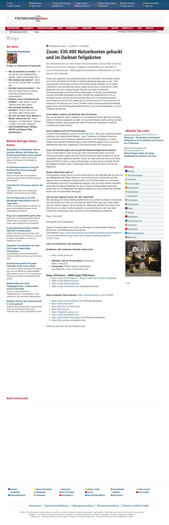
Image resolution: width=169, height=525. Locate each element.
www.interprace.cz (150, 135)
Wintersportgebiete (135, 233)
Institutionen (133, 204)
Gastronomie (102, 28)
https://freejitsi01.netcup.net (64, 312)
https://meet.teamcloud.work (64, 281)
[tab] (144, 171)
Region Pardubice (128, 3)
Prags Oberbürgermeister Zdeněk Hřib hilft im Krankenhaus (23, 229)
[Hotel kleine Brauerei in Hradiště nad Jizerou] (143, 275)
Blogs (36, 32)
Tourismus (132, 225)
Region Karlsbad (14, 6)
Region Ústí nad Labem (62, 3)
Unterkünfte (72, 28)
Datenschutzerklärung (56, 505)
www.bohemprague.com (134, 150)
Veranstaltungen (45, 28)
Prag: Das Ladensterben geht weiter (24, 215)
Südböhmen (58, 6)
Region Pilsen (36, 6)
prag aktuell (87, 512)
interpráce (32, 514)
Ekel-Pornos (109, 95)
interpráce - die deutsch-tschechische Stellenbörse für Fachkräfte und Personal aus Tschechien (143, 140)
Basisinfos (28, 28)
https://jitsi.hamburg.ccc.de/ (91, 295)
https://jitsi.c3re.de (60, 309)
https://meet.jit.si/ (59, 263)
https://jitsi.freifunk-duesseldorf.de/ (68, 317)
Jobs (139, 28)
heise (48, 100)
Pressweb (90, 517)
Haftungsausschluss (82, 505)
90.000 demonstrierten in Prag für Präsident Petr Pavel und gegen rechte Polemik (23, 170)
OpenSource (93, 177)
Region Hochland (83, 6)
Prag (11, 3)
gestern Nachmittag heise (82, 133)
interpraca (105, 514)
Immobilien (132, 200)
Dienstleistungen (134, 175)
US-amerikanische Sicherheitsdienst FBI (101, 100)
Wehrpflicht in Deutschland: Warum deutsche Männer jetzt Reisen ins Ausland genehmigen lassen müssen (24, 152)
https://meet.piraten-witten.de (65, 283)
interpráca (69, 514)
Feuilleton (73, 46)
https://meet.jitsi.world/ (62, 303)
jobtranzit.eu (35, 517)
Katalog (149, 28)
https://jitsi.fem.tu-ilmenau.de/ (65, 306)
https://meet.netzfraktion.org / (65, 314)
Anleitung (50, 326)
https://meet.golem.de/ (62, 255)
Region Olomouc (128, 6)
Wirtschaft (132, 237)
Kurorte (130, 212)
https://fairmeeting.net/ (77, 269)
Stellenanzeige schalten (18, 32)
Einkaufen (86, 28)
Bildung (130, 171)
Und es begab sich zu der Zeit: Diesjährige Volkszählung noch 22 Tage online (23, 201)
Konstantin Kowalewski (18, 51)
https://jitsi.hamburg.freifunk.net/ (67, 301)
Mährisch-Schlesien (152, 3)
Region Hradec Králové (108, 3)
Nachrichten (13, 28)
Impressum (35, 505)
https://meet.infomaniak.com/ (65, 286)
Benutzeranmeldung (108, 505)
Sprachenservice (134, 221)
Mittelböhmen (36, 3)
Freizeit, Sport (133, 183)
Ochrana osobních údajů (135, 505)
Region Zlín (149, 6)
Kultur (115, 28)
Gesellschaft (132, 192)
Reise (60, 28)
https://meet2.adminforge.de (93, 278)
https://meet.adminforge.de (64, 278)
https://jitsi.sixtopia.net (62, 320)
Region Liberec (82, 3)
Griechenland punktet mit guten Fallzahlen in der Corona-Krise (22, 264)
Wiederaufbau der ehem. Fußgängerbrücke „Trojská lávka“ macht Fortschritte (23, 286)
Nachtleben (132, 216)
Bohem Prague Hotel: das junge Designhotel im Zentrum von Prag (140, 154)
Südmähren (104, 6)
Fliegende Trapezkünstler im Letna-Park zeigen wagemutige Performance (24, 248)
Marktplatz (127, 28)
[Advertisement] (92, 17)
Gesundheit (132, 196)
